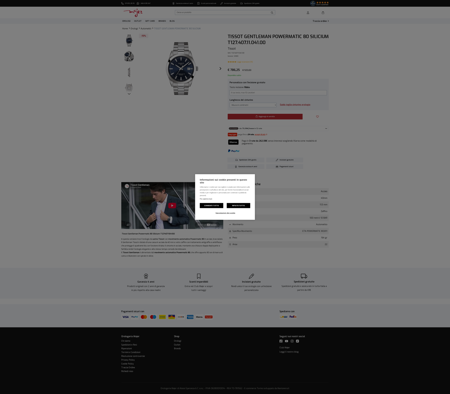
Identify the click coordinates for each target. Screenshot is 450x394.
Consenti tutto (211, 205)
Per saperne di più (206, 199)
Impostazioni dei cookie (225, 213)
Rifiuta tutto (238, 205)
